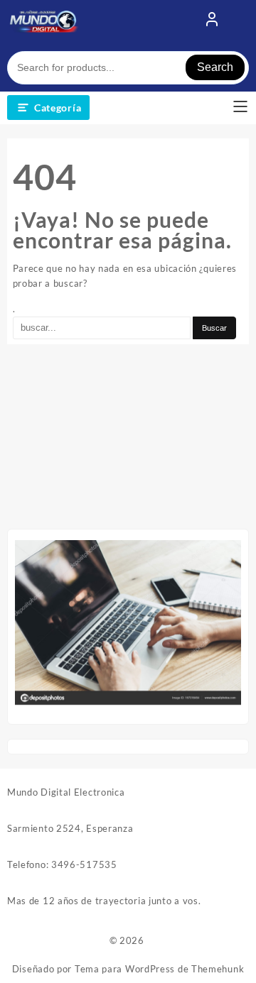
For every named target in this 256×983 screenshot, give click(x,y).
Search (215, 67)
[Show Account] (212, 22)
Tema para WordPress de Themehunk (159, 968)
